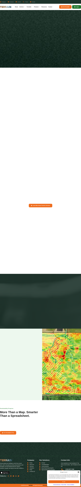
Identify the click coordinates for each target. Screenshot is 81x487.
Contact (50, 6)
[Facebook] (11, 476)
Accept (63, 481)
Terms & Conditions (70, 484)
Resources (44, 6)
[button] (78, 472)
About (16, 6)
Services (21, 6)
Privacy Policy (63, 484)
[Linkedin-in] (16, 476)
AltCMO (30, 485)
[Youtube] (18, 476)
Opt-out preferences (57, 484)
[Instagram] (8, 476)
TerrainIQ (29, 6)
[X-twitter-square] (13, 476)
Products (36, 6)
